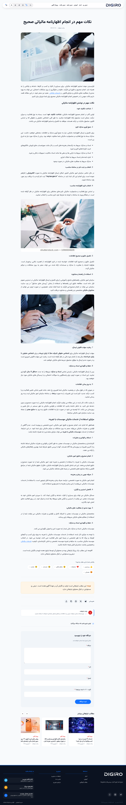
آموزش (76, 5)
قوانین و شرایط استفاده (8, 802)
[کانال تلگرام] (19, 5)
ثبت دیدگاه (83, 701)
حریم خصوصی (19, 802)
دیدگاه (88, 646)
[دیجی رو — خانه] (113, 5)
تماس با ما (58, 779)
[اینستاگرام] (115, 795)
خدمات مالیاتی (54, 93)
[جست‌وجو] (30, 5)
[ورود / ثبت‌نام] (11, 5)
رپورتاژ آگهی (54, 5)
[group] (57, 732)
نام (89, 667)
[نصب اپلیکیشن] (110, 795)
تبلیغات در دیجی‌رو (56, 776)
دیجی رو (85, 5)
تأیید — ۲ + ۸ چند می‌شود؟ (82, 690)
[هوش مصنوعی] (26, 5)
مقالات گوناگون (83, 782)
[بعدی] (22, 714)
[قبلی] (27, 714)
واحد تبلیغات (83, 611)
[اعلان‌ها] (23, 5)
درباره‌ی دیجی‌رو (57, 782)
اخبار (80, 5)
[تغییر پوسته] (15, 5)
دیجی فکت (62, 5)
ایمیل (89, 678)
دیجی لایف (70, 5)
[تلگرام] (121, 795)
